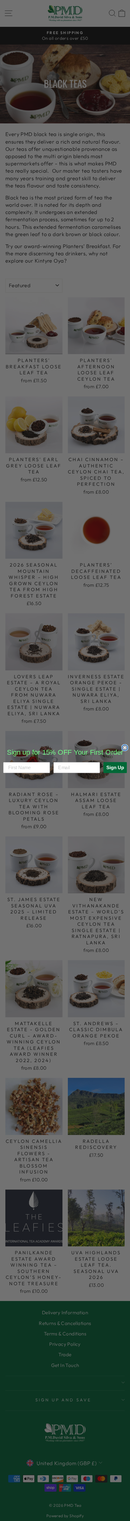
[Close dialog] (124, 747)
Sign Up (115, 767)
